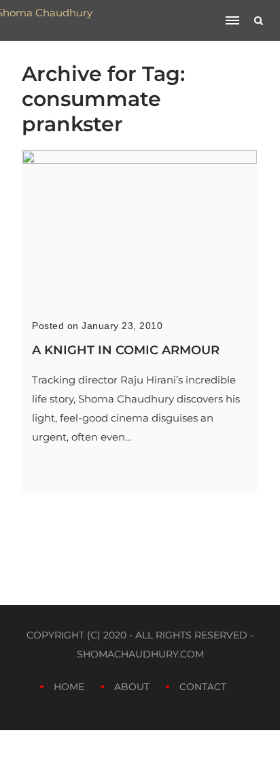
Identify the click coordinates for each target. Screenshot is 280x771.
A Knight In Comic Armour (126, 350)
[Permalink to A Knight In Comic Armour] (139, 160)
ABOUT (132, 687)
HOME (69, 687)
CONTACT (202, 687)
